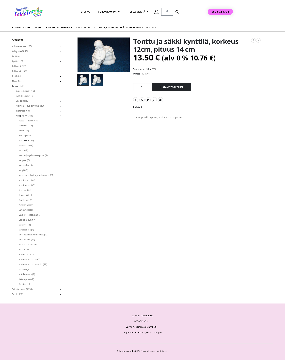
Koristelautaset (25, 185)
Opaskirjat (20, 100)
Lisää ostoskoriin (171, 87)
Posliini (15, 86)
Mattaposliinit (25, 229)
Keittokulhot (24, 165)
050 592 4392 (142, 321)
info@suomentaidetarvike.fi (142, 326)
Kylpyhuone (24, 200)
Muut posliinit (24, 239)
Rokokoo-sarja (25, 274)
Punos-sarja (24, 269)
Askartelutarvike (19, 46)
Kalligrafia (16, 51)
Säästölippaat (25, 279)
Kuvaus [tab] (137, 106)
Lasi (14, 76)
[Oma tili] (156, 12)
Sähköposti (160, 99)
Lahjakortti (16, 66)
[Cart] (167, 12)
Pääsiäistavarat (25, 244)
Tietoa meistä (136, 11)
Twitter (142, 99)
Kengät (22, 170)
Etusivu (85, 11)
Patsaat (22, 249)
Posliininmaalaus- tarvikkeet (27, 105)
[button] (177, 12)
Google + (154, 99)
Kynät (14, 61)
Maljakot (22, 224)
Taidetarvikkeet (19, 289)
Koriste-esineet (25, 180)
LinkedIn (148, 99)
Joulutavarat (146, 73)
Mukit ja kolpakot (23, 96)
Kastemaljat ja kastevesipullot (31, 155)
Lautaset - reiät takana (28, 214)
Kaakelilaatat (24, 145)
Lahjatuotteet (18, 71)
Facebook (135, 99)
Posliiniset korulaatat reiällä (30, 264)
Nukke (15, 81)
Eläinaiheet (23, 125)
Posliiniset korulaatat (28, 259)
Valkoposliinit (21, 115)
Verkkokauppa (107, 11)
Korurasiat (23, 190)
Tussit (14, 294)
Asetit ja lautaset (26, 120)
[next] (258, 40)
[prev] (253, 40)
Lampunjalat (24, 209)
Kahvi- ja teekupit (23, 91)
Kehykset (23, 160)
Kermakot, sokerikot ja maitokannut (34, 175)
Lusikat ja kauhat (26, 219)
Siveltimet (20, 110)
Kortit (14, 56)
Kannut (22, 150)
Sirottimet (23, 284)
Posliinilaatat (24, 254)
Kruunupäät (24, 195)
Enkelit (21, 130)
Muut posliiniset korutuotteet (31, 234)
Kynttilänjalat (24, 205)
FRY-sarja (23, 135)
